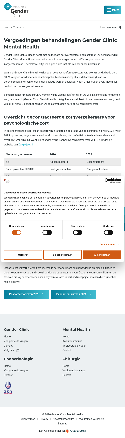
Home (7, 27)
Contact (8, 345)
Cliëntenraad (28, 419)
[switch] (47, 232)
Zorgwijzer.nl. (25, 144)
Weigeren (23, 254)
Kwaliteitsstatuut (72, 341)
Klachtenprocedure (63, 419)
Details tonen (107, 244)
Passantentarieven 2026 (71, 294)
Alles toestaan (102, 254)
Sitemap (62, 423)
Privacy (44, 419)
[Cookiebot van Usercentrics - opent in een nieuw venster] (107, 180)
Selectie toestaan (62, 254)
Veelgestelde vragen (16, 341)
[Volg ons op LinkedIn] (17, 350)
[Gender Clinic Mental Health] (16, 9)
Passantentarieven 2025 (24, 294)
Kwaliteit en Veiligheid (91, 419)
